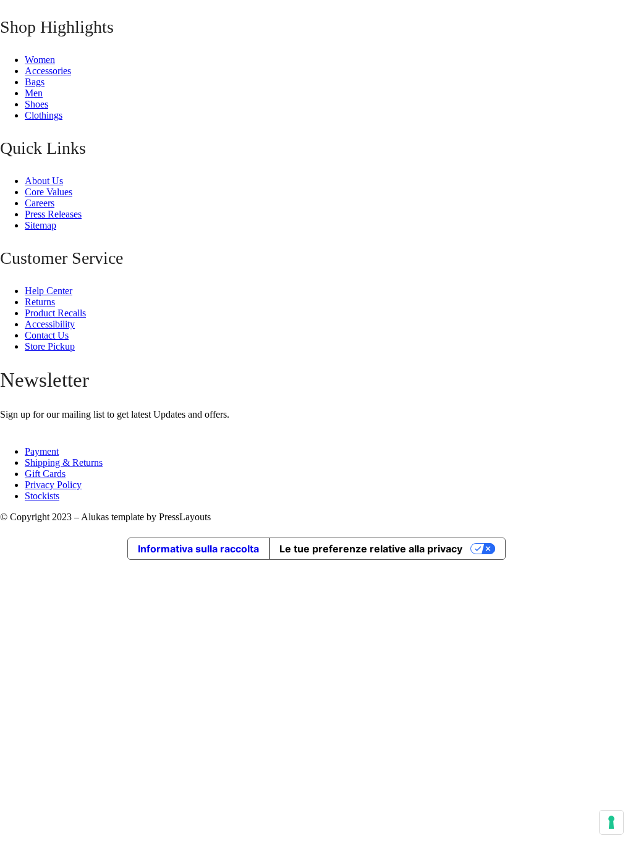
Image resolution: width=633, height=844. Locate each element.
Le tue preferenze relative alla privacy (370, 548)
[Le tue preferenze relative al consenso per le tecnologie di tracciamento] (611, 822)
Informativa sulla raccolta (198, 548)
